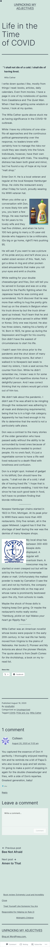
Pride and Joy (22, 713)
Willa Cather (35, 713)
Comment (40, 831)
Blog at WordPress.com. (14, 936)
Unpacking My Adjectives (22, 930)
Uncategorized (23, 709)
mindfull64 (9, 706)
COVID (12, 713)
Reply (5, 792)
